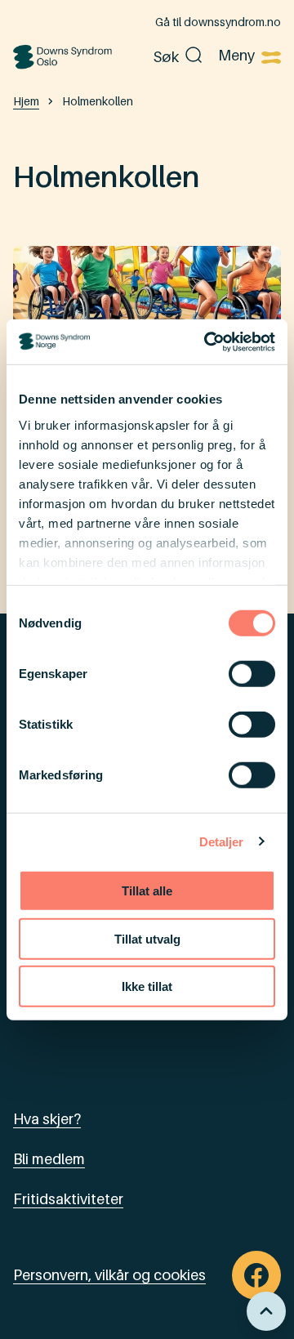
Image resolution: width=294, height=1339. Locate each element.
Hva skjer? (47, 1119)
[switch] (252, 674)
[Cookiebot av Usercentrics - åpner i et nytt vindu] (207, 341)
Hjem (26, 101)
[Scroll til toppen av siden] (266, 1311)
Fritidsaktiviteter (68, 1199)
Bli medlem (49, 1159)
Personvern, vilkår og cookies (109, 1274)
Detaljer (221, 841)
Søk (166, 56)
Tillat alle (147, 891)
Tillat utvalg (147, 938)
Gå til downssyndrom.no (218, 22)
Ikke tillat (147, 986)
